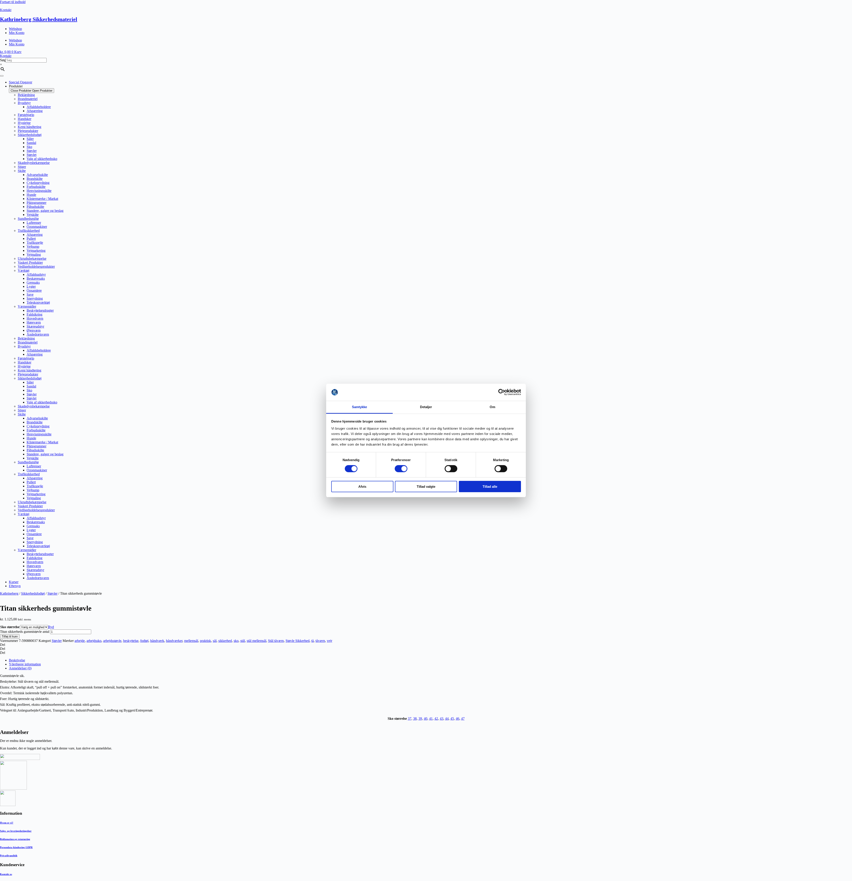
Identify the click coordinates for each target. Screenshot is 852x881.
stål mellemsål (256, 641)
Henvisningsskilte (39, 191)
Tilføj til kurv (10, 636)
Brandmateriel (27, 99)
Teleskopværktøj (38, 302)
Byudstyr (24, 103)
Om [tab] (492, 407)
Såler (30, 139)
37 (409, 718)
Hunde (31, 195)
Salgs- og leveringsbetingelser (16, 831)
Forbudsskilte (36, 187)
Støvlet (31, 155)
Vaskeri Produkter (30, 262)
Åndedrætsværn (38, 334)
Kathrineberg (9, 593)
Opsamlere (34, 290)
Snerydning (35, 298)
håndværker (174, 641)
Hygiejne (24, 123)
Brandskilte (35, 179)
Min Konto (16, 33)
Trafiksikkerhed (29, 230)
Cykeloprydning (38, 183)
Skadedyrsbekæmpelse (34, 163)
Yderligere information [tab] (25, 664)
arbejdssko (94, 641)
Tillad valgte (426, 486)
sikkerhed (225, 641)
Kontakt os (6, 874)
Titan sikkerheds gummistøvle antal (24, 631)
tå (312, 641)
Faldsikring (34, 314)
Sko (29, 147)
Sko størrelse (10, 627)
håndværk (157, 641)
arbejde (80, 641)
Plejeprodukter (28, 131)
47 (463, 718)
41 (431, 718)
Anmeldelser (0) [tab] (20, 668)
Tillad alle (490, 486)
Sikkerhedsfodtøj (29, 135)
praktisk (205, 641)
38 (415, 718)
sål (215, 641)
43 (441, 718)
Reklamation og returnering (15, 839)
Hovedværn (35, 318)
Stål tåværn (276, 641)
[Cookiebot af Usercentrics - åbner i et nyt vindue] (501, 392)
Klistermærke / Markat (42, 199)
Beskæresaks (36, 278)
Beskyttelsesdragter (40, 310)
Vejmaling (34, 254)
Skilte (22, 171)
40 (425, 718)
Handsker (24, 119)
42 (436, 718)
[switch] (401, 468)
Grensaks (33, 282)
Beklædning (26, 95)
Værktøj (23, 270)
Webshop (15, 29)
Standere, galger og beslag (45, 210)
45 (452, 718)
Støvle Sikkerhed (298, 641)
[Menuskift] (2, 76)
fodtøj (144, 641)
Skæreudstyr (35, 326)
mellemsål (191, 641)
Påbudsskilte (35, 206)
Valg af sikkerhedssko (42, 159)
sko (236, 641)
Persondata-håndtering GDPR (16, 847)
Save (30, 294)
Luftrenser (34, 222)
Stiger (22, 167)
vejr (329, 641)
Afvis (362, 486)
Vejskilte (33, 214)
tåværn (320, 641)
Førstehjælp (26, 115)
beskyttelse (130, 641)
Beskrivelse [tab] (17, 660)
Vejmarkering (36, 250)
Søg (3, 60)
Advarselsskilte (37, 175)
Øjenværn (34, 330)
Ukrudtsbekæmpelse (32, 258)
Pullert (31, 238)
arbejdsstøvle (112, 641)
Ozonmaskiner (37, 226)
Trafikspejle (35, 242)
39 (420, 718)
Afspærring (35, 111)
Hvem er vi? (6, 822)
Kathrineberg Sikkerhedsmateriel (38, 19)
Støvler (32, 151)
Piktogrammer (36, 203)
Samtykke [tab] (359, 407)
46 (457, 718)
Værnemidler (27, 306)
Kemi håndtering (29, 127)
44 (447, 718)
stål (242, 641)
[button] (426, 645)
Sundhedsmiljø (28, 218)
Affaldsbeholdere (39, 107)
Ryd (51, 627)
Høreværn (34, 322)
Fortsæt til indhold (13, 2)
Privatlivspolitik (8, 855)
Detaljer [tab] (426, 407)
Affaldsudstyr (36, 274)
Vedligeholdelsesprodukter (36, 266)
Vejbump (33, 246)
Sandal (31, 143)
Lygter (31, 286)
